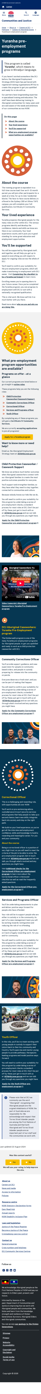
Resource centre (9, 1202)
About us (12, 28)
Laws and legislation (11, 1223)
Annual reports (8, 1213)
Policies (5, 1196)
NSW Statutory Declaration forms (16, 1206)
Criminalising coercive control (14, 1234)
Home (4, 28)
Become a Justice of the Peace (15, 1230)
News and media (9, 1188)
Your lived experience (18, 125)
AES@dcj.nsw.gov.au (27, 454)
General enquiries (9, 1244)
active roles (19, 384)
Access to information (11, 1192)
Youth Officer (12, 414)
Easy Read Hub (8, 1209)
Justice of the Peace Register (14, 1227)
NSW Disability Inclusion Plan (14, 1217)
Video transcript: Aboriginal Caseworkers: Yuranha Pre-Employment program (19, 606)
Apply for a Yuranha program (17, 437)
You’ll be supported (17, 129)
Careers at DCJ (24, 28)
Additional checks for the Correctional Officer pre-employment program (19, 871)
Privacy (6, 1338)
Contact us (7, 1240)
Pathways (5, 30)
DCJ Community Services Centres (16, 1251)
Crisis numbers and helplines (14, 1248)
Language (35, 13)
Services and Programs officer (20, 410)
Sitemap (6, 1333)
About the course (16, 121)
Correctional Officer (15, 406)
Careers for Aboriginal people (23, 30)
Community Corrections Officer (20, 403)
